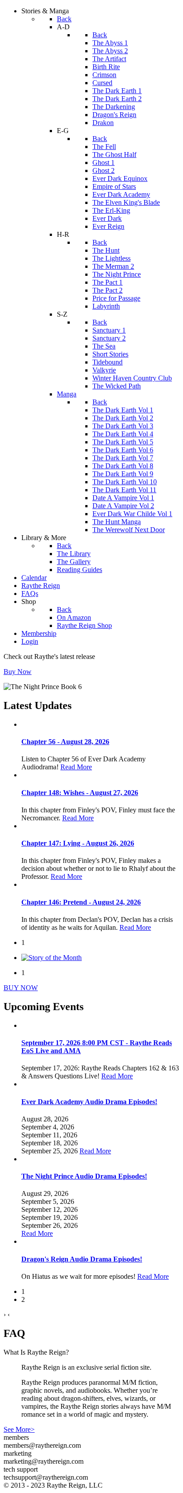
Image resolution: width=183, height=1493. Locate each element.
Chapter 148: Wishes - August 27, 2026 (79, 792)
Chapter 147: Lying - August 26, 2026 (77, 843)
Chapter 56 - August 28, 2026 (65, 741)
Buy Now (18, 671)
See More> (19, 1429)
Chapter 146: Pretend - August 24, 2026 (81, 902)
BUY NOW (21, 987)
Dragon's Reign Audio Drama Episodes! (81, 1259)
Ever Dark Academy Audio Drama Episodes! (89, 1101)
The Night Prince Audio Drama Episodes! (84, 1176)
